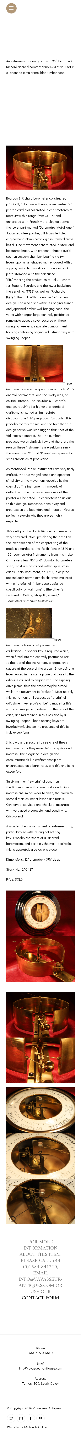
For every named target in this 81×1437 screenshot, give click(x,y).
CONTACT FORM (40, 1298)
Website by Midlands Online (27, 1427)
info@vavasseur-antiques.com (40, 1368)
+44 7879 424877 (40, 1353)
